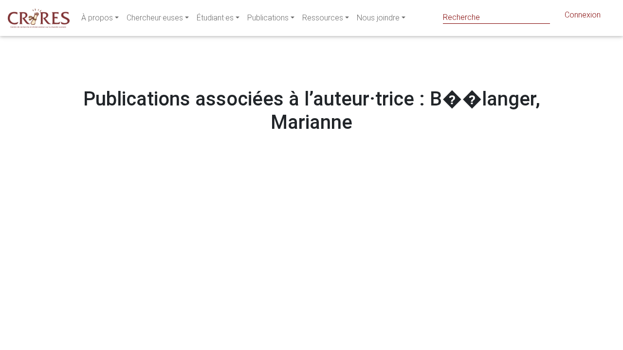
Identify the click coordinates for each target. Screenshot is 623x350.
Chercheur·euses (155, 17)
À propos (97, 17)
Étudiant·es (215, 17)
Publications (268, 17)
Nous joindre (378, 17)
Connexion (583, 14)
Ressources (322, 17)
